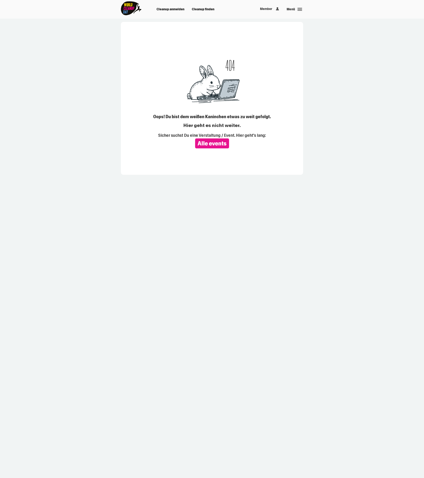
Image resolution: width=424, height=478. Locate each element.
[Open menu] (299, 9)
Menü (291, 9)
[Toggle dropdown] (277, 8)
